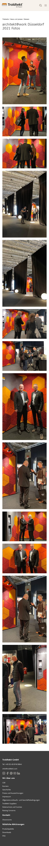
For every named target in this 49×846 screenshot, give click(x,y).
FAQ (3, 836)
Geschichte (6, 789)
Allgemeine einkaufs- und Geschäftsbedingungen (21, 800)
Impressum (6, 796)
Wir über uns (8, 778)
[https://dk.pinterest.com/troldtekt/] (11, 773)
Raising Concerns (8, 810)
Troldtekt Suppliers (9, 803)
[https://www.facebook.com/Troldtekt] (7, 773)
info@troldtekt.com (9, 769)
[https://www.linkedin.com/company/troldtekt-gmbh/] (18, 773)
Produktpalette (8, 829)
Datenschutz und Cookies (12, 807)
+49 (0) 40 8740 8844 (13, 764)
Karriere (5, 786)
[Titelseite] (12, 5)
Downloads (6, 832)
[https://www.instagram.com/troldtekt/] (3, 773)
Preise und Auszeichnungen (12, 793)
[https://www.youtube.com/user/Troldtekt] (14, 773)
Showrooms (7, 819)
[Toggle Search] (40, 5)
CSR (3, 783)
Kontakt (6, 815)
